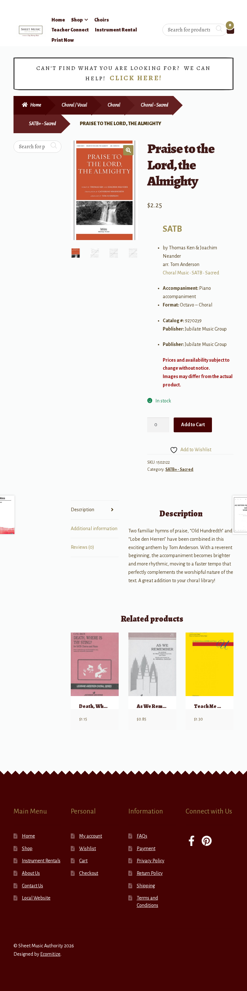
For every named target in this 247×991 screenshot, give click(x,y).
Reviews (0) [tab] (82, 547)
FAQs (142, 836)
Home (58, 19)
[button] (128, 150)
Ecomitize (50, 954)
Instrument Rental (116, 29)
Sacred (212, 272)
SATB (172, 229)
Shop (77, 19)
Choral (114, 105)
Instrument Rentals (41, 860)
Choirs (101, 19)
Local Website (36, 898)
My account (90, 836)
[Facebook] (191, 841)
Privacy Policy (150, 860)
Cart (83, 860)
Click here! (136, 78)
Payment (146, 848)
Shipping (146, 885)
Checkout (88, 873)
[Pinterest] (206, 841)
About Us (31, 873)
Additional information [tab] (94, 528)
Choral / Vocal (74, 105)
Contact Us (32, 885)
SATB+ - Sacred (42, 123)
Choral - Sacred (154, 105)
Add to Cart (193, 424)
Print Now (62, 40)
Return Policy (150, 873)
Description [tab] (82, 509)
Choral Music (176, 272)
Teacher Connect (70, 29)
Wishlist (87, 848)
